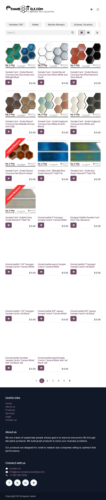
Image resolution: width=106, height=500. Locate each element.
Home (8, 403)
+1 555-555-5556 (18, 475)
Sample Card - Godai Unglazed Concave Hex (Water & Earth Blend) (52, 124)
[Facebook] (9, 482)
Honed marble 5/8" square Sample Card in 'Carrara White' (52, 312)
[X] (17, 482)
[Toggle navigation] (98, 9)
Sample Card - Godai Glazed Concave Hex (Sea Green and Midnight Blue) (19, 74)
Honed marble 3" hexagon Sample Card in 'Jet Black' (83, 265)
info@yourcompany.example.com (27, 471)
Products (10, 410)
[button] (8, 82)
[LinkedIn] (25, 482)
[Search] (72, 32)
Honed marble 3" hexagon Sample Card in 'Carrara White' (52, 218)
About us (10, 406)
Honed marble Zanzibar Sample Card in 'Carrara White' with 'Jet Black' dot (20, 360)
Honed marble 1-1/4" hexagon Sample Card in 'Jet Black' (19, 312)
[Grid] (81, 32)
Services (9, 413)
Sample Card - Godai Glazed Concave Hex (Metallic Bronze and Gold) (20, 124)
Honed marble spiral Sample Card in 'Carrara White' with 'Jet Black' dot (52, 360)
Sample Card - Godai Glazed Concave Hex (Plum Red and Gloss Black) (84, 74)
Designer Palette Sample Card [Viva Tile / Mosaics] (84, 218)
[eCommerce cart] (91, 9)
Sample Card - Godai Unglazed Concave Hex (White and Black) (85, 124)
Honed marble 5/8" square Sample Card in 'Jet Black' (83, 312)
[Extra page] (33, 482)
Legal (8, 416)
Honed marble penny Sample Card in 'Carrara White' (52, 265)
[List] (88, 32)
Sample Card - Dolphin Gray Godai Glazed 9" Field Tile (18, 218)
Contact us (11, 420)
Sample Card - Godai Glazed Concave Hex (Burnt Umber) (19, 171)
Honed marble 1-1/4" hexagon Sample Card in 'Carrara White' (20, 265)
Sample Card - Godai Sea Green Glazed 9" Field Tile (82, 171)
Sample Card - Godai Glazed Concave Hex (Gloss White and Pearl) (52, 74)
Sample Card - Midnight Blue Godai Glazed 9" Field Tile (51, 171)
